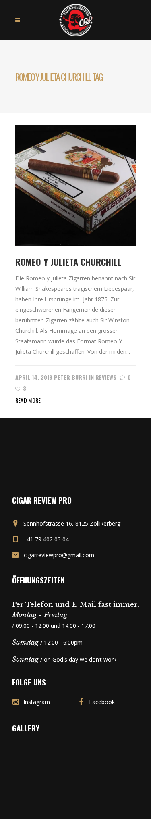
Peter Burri (70, 377)
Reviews (105, 377)
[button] (75, 185)
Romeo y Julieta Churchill (68, 261)
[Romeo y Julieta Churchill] (75, 185)
